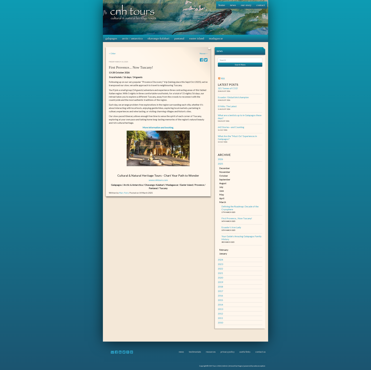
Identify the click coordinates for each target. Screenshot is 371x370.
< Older (112, 53)
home (222, 5)
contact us (260, 351)
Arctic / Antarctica (132, 38)
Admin (225, 366)
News (233, 5)
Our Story (246, 5)
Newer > (204, 53)
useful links (244, 351)
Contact (260, 5)
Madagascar (216, 38)
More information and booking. (158, 127)
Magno (240, 366)
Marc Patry (124, 193)
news (181, 351)
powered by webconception (254, 366)
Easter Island (196, 38)
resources (211, 351)
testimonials (195, 351)
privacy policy (227, 351)
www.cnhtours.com (158, 180)
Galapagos (111, 38)
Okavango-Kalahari (158, 38)
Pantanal (179, 38)
